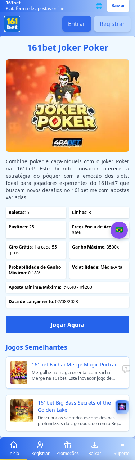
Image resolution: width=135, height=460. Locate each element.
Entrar (76, 24)
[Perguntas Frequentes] (126, 369)
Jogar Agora (68, 325)
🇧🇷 (119, 229)
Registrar (112, 24)
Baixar (118, 6)
